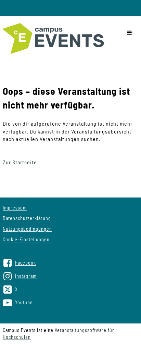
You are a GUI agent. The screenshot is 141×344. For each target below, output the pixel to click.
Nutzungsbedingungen (27, 229)
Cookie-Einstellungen (26, 239)
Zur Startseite (20, 162)
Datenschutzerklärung (27, 218)
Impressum (15, 208)
